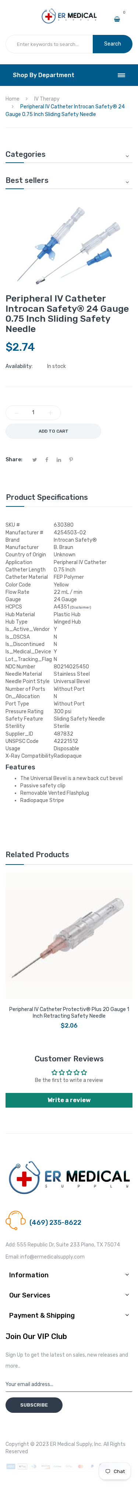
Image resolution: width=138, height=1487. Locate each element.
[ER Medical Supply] (69, 11)
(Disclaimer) (80, 607)
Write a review (69, 1100)
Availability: (19, 366)
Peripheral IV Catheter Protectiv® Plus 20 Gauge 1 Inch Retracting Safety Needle (69, 1012)
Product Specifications (47, 497)
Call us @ (39, 1214)
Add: (11, 1245)
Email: (13, 1257)
